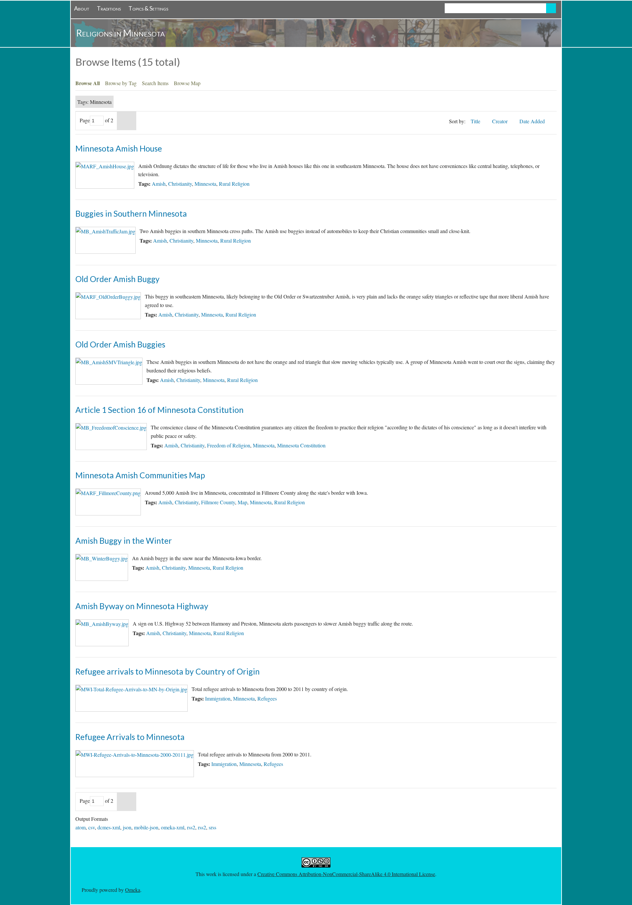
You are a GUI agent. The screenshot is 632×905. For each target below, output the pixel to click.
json (127, 827)
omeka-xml (172, 827)
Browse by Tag (121, 83)
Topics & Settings (148, 8)
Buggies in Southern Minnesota (131, 213)
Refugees (267, 698)
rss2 (191, 827)
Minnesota (205, 183)
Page (85, 120)
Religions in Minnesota (120, 32)
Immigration (217, 698)
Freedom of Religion (228, 445)
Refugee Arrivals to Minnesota (130, 737)
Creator (500, 121)
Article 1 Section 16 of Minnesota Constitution (159, 410)
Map (242, 502)
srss (212, 827)
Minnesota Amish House (118, 148)
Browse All (87, 83)
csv (91, 827)
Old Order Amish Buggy (117, 279)
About (81, 8)
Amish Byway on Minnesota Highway (141, 606)
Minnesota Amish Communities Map (140, 475)
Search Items (155, 83)
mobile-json (146, 827)
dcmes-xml (108, 827)
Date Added (532, 121)
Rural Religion (234, 183)
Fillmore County (218, 502)
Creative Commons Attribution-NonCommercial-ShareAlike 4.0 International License (346, 873)
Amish (159, 183)
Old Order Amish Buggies (120, 344)
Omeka (132, 889)
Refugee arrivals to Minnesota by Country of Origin (167, 671)
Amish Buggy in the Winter (123, 540)
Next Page (126, 120)
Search (551, 8)
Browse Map (187, 83)
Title (476, 121)
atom (80, 827)
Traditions (109, 8)
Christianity (180, 183)
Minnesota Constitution (301, 445)
